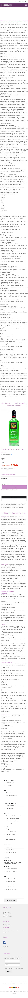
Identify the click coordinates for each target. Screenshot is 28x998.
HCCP (11, 983)
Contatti (16, 985)
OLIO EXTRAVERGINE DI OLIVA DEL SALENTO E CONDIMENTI (12, 863)
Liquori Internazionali (11, 831)
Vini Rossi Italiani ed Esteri (12, 886)
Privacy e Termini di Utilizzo (17, 968)
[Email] (11, 454)
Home (3, 981)
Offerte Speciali (7, 860)
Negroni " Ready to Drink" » (20, 403)
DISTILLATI (6, 813)
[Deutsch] (14, 987)
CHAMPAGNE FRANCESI (10, 803)
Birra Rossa (8, 798)
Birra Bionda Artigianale (11, 795)
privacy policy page (11, 384)
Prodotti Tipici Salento (11, 852)
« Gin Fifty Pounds (5, 403)
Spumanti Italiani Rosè (11, 871)
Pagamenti (12, 985)
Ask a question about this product (8, 474)
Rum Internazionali (10, 834)
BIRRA (5, 790)
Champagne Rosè (10, 808)
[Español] (12, 987)
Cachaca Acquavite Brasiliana (13, 818)
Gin (7, 826)
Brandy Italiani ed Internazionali (13, 815)
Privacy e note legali (22, 981)
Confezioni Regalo (10, 782)
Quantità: (3, 484)
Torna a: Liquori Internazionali (14, 405)
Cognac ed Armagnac (11, 823)
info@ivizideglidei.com (7, 916)
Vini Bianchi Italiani (10, 878)
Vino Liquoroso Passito (11, 889)
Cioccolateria (9, 847)
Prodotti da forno (10, 849)
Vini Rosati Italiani (10, 884)
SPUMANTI (6, 866)
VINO (5, 876)
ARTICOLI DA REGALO (9, 780)
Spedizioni (25, 983)
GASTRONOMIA (8, 844)
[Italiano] (16, 987)
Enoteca (7, 981)
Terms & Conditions (5, 983)
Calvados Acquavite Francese (13, 821)
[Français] (18, 987)
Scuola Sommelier (13, 981)
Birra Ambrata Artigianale (11, 792)
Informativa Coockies (17, 983)
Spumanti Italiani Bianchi (11, 868)
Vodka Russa (9, 837)
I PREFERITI (7, 857)
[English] (10, 987)
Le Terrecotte (9, 785)
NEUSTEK (13, 991)
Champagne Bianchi (10, 805)
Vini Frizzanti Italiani (10, 881)
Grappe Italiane (9, 829)
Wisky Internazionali (10, 839)
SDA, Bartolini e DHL (7, 924)
